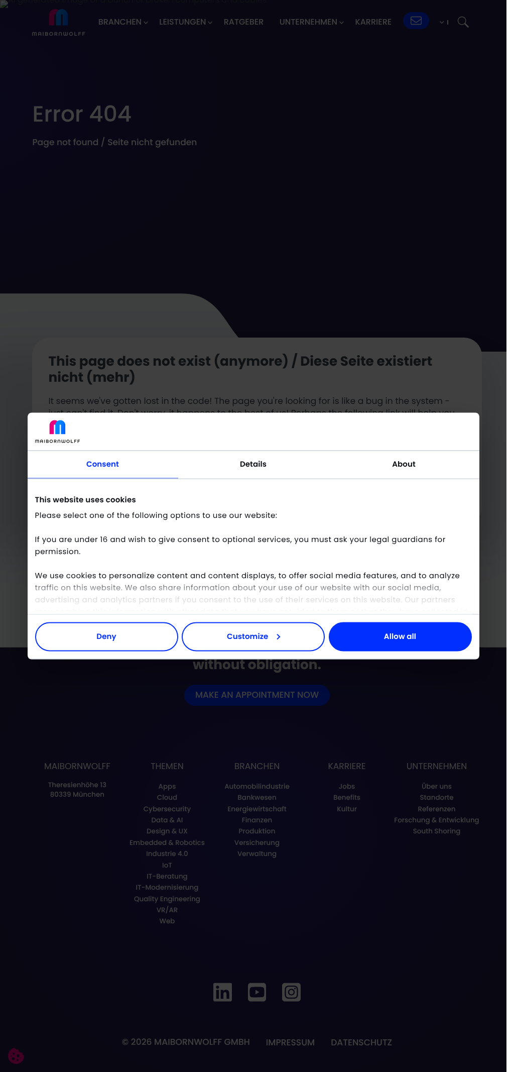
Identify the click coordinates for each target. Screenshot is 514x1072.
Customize (247, 636)
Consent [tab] (102, 464)
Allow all (400, 636)
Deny (106, 636)
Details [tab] (253, 464)
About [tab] (404, 464)
